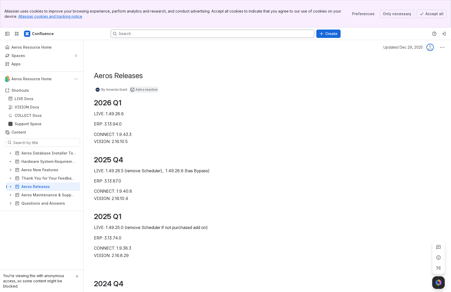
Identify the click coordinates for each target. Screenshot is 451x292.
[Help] (434, 34)
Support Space (28, 124)
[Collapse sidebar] (7, 34)
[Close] (77, 276)
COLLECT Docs (28, 115)
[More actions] (76, 79)
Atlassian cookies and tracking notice (50, 16)
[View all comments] (438, 247)
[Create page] (438, 268)
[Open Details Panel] (438, 257)
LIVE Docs (43, 99)
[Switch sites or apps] (17, 34)
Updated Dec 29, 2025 (403, 47)
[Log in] (444, 34)
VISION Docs (43, 107)
